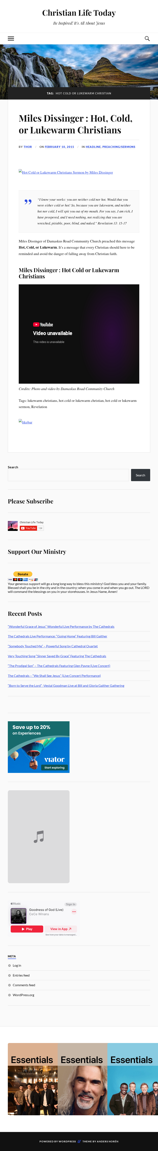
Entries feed (21, 975)
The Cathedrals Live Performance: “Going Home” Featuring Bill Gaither (57, 636)
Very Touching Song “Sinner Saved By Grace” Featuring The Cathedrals (57, 656)
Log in (17, 965)
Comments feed (24, 985)
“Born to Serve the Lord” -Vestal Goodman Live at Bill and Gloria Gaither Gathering (66, 685)
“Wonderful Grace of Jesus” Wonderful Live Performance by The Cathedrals (61, 626)
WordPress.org (23, 995)
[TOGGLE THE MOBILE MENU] (11, 38)
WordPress (67, 1141)
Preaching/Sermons (118, 146)
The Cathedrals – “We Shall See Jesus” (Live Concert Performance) (54, 676)
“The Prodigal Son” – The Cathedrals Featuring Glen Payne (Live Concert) (59, 666)
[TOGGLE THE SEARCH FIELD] (147, 38)
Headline (93, 146)
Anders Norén (107, 1141)
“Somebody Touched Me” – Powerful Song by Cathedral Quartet (53, 646)
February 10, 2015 (59, 146)
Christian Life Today (79, 12)
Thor (28, 146)
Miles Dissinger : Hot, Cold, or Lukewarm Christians (75, 124)
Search (13, 467)
